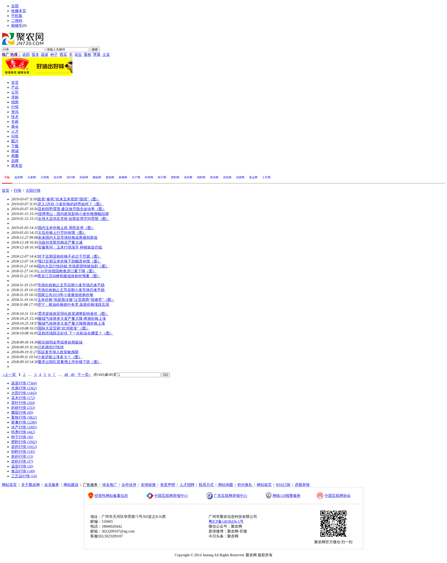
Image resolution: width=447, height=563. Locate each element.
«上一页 (9, 375)
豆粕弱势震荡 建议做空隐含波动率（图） (72, 209)
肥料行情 (24, 442)
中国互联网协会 (338, 496)
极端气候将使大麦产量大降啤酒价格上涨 (71, 323)
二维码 (16, 21)
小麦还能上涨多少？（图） (59, 357)
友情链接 (148, 485)
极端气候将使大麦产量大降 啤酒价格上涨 (72, 318)
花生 (78, 55)
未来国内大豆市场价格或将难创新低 (68, 237)
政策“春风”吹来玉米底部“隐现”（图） (68, 199)
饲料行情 (23, 452)
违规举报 (302, 485)
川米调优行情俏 (50, 347)
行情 (17, 190)
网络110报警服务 (287, 496)
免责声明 (167, 485)
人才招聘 (186, 485)
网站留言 (264, 485)
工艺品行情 (24, 476)
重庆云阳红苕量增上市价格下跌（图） (69, 362)
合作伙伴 (129, 485)
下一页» (83, 375)
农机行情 (22, 461)
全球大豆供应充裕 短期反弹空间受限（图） (74, 219)
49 (72, 375)
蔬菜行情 (24, 383)
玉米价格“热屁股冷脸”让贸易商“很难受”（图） (76, 300)
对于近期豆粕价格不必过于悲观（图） (69, 256)
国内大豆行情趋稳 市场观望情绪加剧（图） (73, 266)
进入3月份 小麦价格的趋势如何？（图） (70, 204)
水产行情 (24, 427)
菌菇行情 (22, 413)
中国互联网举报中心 (171, 496)
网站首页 (9, 485)
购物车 (16, 25)
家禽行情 (24, 422)
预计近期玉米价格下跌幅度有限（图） (69, 261)
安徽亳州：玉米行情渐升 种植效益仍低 (70, 247)
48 (66, 375)
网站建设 (71, 485)
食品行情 (23, 471)
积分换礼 (244, 485)
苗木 (35, 55)
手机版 (16, 16)
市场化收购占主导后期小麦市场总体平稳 (71, 285)
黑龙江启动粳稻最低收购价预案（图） (69, 276)
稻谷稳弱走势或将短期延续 (60, 342)
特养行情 (23, 432)
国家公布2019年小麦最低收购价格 (65, 295)
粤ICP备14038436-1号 (226, 521)
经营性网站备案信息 (111, 496)
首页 (5, 190)
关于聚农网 (30, 485)
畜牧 (87, 55)
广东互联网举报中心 (230, 496)
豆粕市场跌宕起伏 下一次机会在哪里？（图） (75, 333)
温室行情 (22, 466)
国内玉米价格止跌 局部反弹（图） (66, 228)
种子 (54, 55)
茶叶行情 (23, 403)
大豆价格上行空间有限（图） (62, 233)
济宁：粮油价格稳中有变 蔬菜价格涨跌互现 (73, 305)
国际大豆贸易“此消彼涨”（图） (64, 328)
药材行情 (23, 408)
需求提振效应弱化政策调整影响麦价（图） (73, 314)
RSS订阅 (283, 485)
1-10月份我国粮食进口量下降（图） (66, 271)
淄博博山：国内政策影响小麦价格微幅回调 (73, 214)
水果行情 (24, 388)
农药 (26, 55)
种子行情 (22, 437)
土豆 (106, 55)
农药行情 (24, 447)
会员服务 (51, 485)
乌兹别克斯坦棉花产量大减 (60, 242)
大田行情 (33, 190)
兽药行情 (22, 456)
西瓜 (63, 55)
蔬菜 (44, 55)
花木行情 (23, 398)
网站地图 (225, 485)
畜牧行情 (24, 417)
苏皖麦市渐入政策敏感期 (57, 352)
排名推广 (109, 485)
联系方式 (206, 485)
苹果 (97, 55)
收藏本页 (18, 11)
